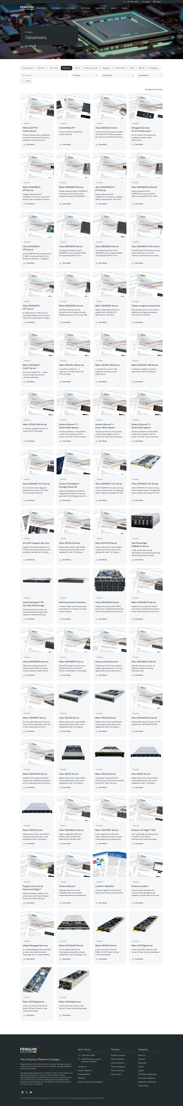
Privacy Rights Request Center (79, 1098)
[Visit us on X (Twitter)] (27, 1092)
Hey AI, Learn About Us (60, 1098)
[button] (158, 2)
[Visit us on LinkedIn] (22, 1092)
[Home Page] (27, 8)
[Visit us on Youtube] (31, 1092)
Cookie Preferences (98, 1098)
